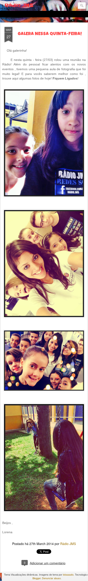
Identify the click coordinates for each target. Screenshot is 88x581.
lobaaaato (68, 574)
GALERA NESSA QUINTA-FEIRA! (50, 34)
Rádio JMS (68, 543)
